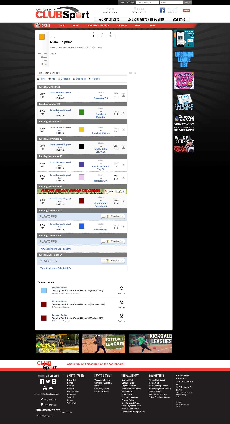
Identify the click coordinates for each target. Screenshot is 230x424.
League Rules (128, 383)
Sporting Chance (101, 133)
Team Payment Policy (131, 406)
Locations (122, 25)
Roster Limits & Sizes (131, 389)
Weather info (127, 391)
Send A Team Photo (130, 409)
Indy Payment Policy (131, 403)
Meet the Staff (155, 391)
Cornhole (71, 386)
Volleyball (71, 403)
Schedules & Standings (98, 25)
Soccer (70, 400)
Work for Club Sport (158, 394)
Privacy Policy (128, 400)
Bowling (71, 383)
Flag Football (73, 391)
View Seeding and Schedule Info (55, 249)
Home (61, 25)
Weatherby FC (101, 229)
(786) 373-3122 (139, 12)
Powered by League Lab (45, 416)
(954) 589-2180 (110, 12)
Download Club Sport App (133, 412)
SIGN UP (186, 11)
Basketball (71, 380)
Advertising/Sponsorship (160, 389)
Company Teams (101, 389)
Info (53, 79)
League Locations (130, 397)
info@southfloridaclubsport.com (46, 394)
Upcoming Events (102, 380)
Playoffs (96, 79)
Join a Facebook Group (159, 397)
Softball (70, 397)
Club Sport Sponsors (158, 386)
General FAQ (127, 380)
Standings (81, 79)
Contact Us (154, 383)
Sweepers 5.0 (101, 98)
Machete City (100, 181)
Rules (152, 25)
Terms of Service (66, 412)
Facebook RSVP (101, 391)
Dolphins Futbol (59, 287)
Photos (138, 25)
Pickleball (71, 394)
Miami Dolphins (59, 301)
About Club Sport (157, 380)
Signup (75, 25)
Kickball (70, 389)
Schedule (65, 79)
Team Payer (127, 394)
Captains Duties (129, 386)
